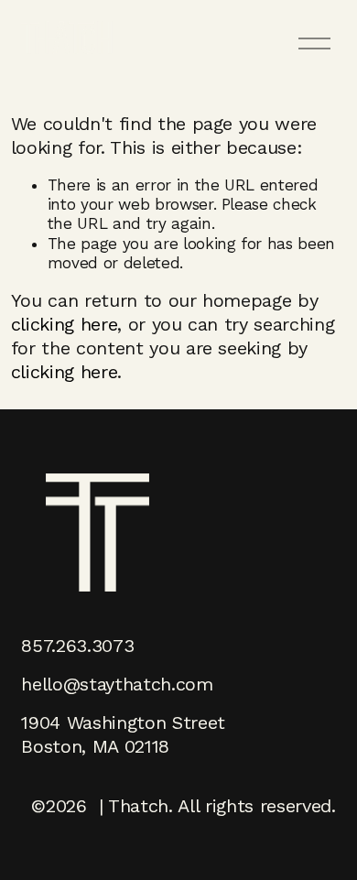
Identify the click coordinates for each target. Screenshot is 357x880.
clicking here (64, 324)
